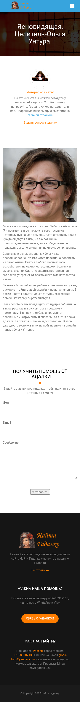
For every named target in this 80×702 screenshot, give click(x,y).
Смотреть (38, 570)
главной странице (40, 115)
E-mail (7, 422)
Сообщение (10, 442)
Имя (6, 402)
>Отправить (40, 492)
